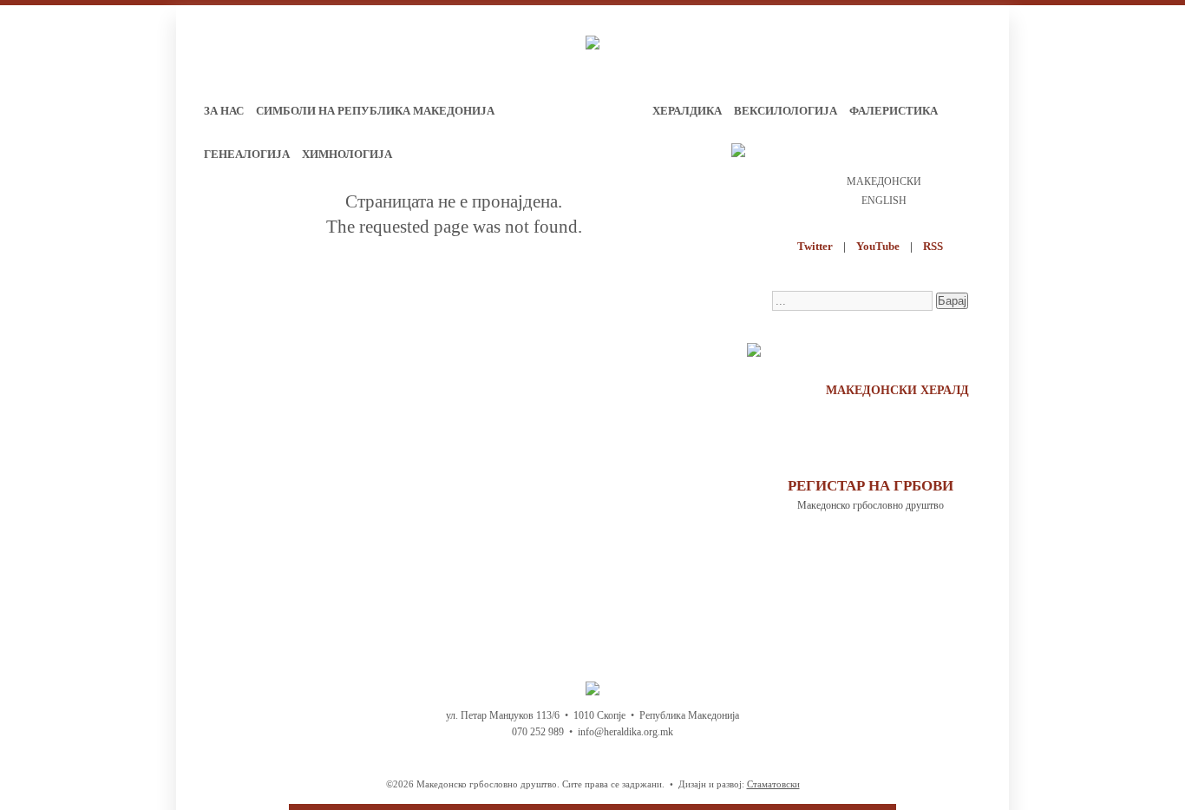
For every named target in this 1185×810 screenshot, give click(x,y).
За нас (224, 110)
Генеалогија (247, 154)
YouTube (878, 246)
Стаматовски (773, 784)
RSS (933, 246)
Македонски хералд (897, 390)
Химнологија (347, 154)
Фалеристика (893, 110)
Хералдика (687, 110)
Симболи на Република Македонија (375, 110)
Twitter (815, 246)
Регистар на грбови (870, 485)
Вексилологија (785, 110)
